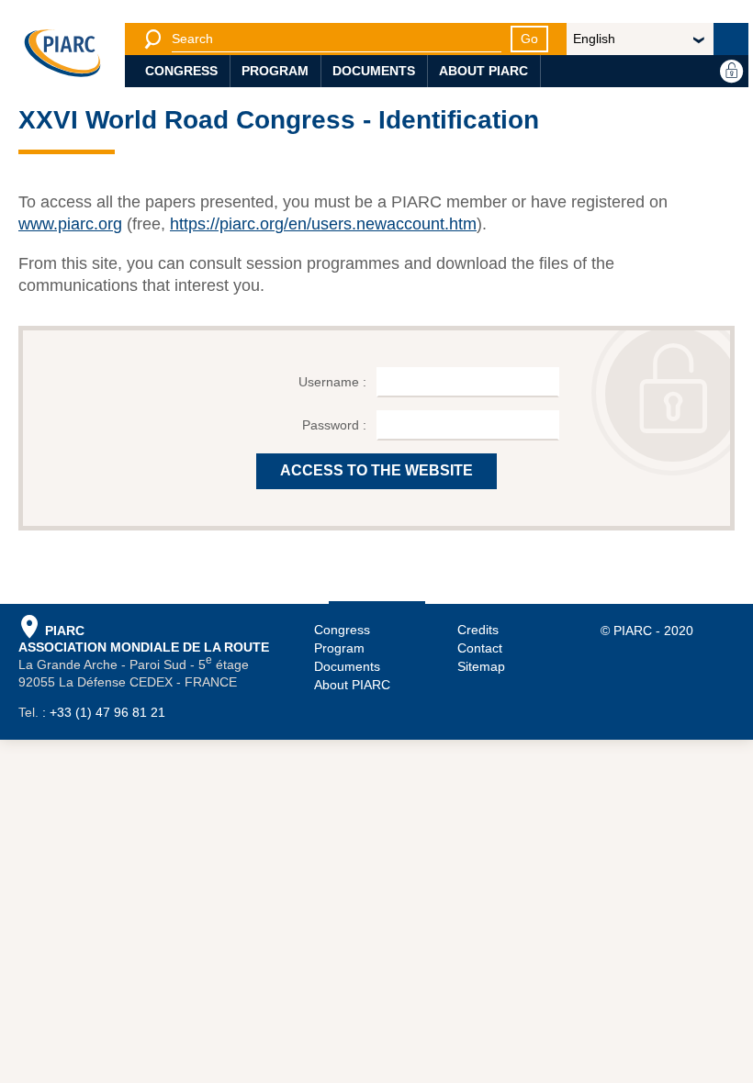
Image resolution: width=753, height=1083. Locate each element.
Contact (479, 648)
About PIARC (483, 70)
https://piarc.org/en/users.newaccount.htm (323, 224)
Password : (336, 425)
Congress (181, 70)
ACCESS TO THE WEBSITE (376, 470)
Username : (334, 381)
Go (529, 38)
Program (275, 70)
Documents (373, 70)
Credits (478, 629)
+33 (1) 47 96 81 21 (107, 712)
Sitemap (481, 666)
